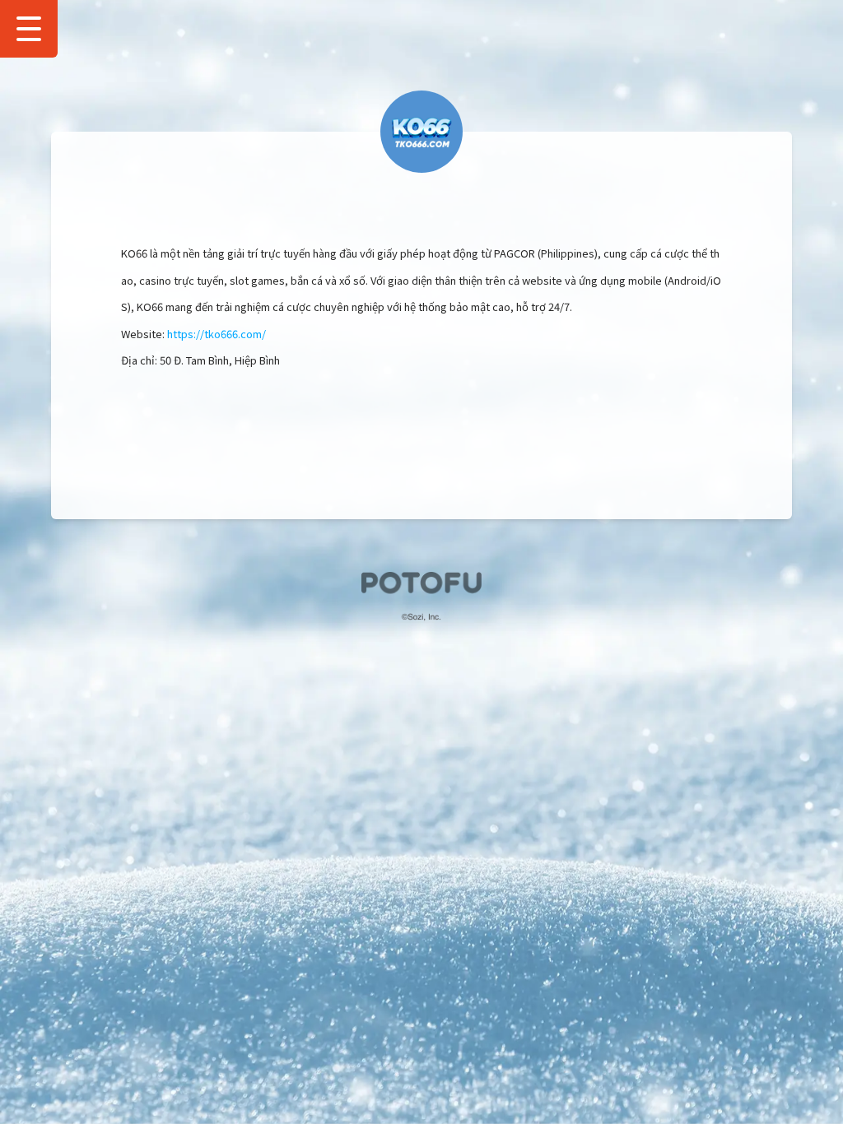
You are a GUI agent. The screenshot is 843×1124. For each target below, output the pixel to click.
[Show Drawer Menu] (29, 29)
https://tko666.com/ (216, 333)
